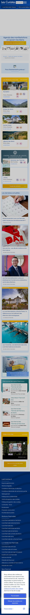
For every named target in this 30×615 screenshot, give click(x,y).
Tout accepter (15, 596)
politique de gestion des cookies (13, 589)
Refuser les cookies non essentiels (15, 602)
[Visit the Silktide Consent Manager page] (24, 609)
